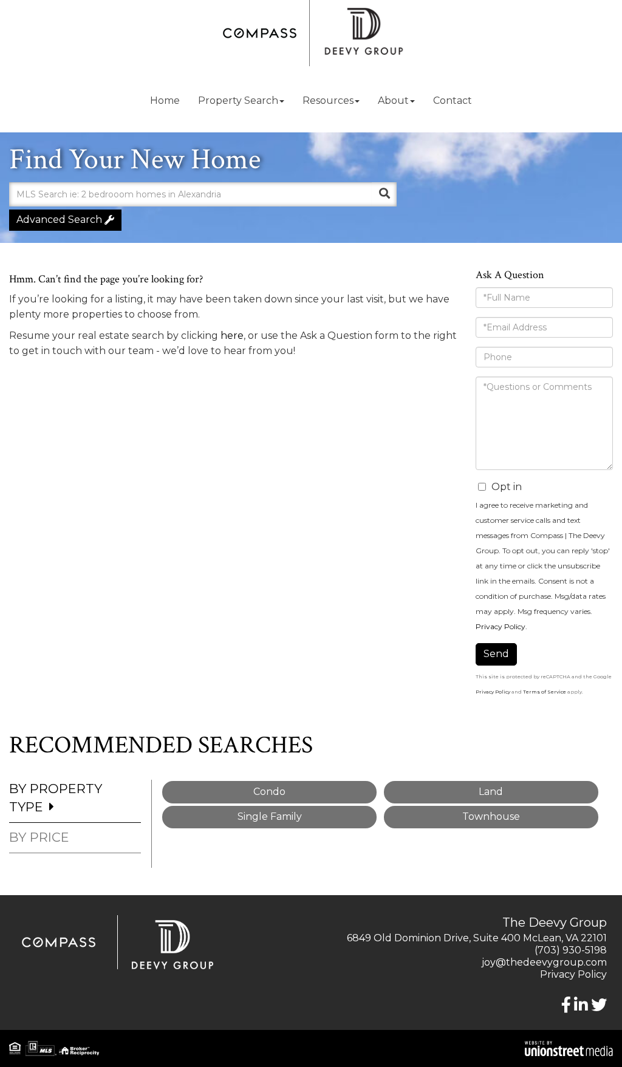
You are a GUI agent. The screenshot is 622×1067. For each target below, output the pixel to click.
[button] (384, 194)
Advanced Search (59, 219)
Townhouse (491, 816)
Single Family (270, 816)
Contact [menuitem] (452, 100)
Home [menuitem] (165, 100)
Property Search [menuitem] (238, 100)
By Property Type (55, 797)
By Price (39, 837)
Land (491, 791)
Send (496, 654)
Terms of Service (544, 692)
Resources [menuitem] (328, 100)
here (232, 335)
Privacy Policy (500, 626)
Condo (269, 791)
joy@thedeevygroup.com (544, 962)
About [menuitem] (393, 100)
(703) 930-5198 (571, 950)
